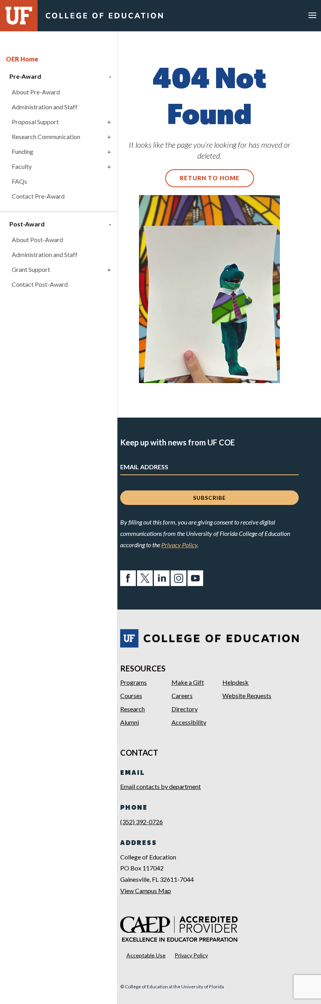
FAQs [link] (19, 181)
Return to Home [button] (210, 177)
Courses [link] (131, 695)
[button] (312, 15)
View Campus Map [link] (145, 890)
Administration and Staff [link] (45, 106)
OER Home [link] (22, 59)
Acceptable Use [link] (146, 955)
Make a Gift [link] (187, 682)
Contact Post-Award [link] (40, 284)
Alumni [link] (129, 722)
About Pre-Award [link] (36, 92)
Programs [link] (133, 682)
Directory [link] (184, 709)
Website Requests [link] (246, 695)
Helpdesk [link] (235, 682)
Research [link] (132, 709)
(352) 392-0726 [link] (141, 821)
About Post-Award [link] (37, 239)
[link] (104, 18)
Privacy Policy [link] (179, 544)
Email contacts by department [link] (160, 786)
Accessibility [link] (188, 722)
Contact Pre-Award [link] (38, 196)
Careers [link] (182, 695)
